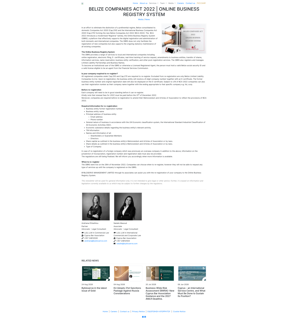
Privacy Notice (138, 311)
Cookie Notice (179, 311)
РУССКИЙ (201, 3)
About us (143, 3)
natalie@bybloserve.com (127, 243)
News (147, 19)
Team (162, 3)
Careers (180, 3)
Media (171, 3)
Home (135, 3)
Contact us (190, 3)
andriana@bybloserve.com (95, 241)
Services (153, 3)
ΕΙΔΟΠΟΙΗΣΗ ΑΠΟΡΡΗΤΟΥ (158, 311)
